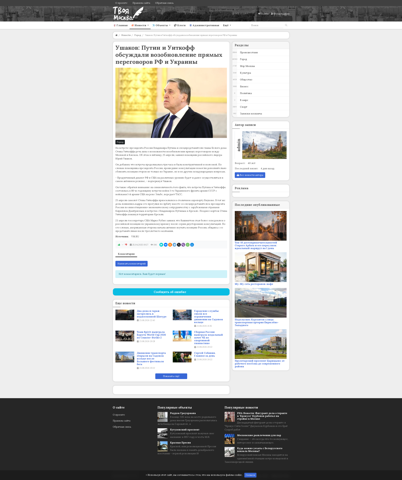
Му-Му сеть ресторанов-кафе (254, 283)
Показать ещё (171, 376)
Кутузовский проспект (184, 429)
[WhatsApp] (188, 245)
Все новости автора (251, 175)
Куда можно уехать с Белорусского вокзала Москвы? (259, 450)
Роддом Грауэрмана (183, 413)
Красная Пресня (180, 442)
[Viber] (183, 245)
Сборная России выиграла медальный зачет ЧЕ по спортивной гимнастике (208, 338)
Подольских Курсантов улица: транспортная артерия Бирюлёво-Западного (257, 322)
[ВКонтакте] (166, 245)
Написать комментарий (131, 263)
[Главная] (116, 35)
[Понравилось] (119, 244)
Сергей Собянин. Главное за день (205, 354)
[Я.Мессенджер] (161, 245)
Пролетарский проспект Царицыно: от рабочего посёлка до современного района (260, 363)
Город (120, 142)
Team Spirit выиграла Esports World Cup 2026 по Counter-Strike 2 (151, 335)
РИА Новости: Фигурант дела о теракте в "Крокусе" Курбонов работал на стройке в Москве (262, 416)
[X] (179, 245)
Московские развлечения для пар (259, 435)
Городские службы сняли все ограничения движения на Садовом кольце (208, 317)
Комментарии (126, 253)
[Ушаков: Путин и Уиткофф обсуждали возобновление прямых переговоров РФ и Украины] (171, 103)
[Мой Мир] (192, 245)
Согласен (250, 475)
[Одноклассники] (170, 245)
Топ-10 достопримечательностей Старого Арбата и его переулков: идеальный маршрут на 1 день (256, 245)
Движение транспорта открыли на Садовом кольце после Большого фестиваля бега (151, 359)
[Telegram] (174, 245)
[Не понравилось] (126, 244)
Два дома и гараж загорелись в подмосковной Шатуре (151, 314)
